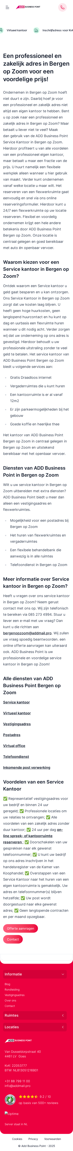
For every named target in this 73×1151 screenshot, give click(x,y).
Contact (10, 1005)
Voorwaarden (52, 1139)
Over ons (10, 1000)
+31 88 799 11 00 (17, 1081)
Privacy (33, 1139)
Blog (7, 984)
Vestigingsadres (15, 995)
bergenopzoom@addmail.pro (27, 633)
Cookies (17, 1139)
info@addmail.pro (17, 1086)
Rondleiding (12, 989)
